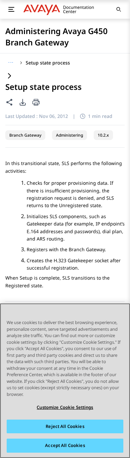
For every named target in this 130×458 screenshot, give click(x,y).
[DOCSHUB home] (60, 9)
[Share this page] (9, 102)
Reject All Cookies (65, 426)
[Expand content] (9, 76)
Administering (69, 135)
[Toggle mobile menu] (11, 9)
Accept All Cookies (65, 445)
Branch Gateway (25, 135)
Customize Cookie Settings (65, 407)
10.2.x (103, 135)
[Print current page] (36, 102)
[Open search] (118, 9)
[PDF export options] (23, 102)
